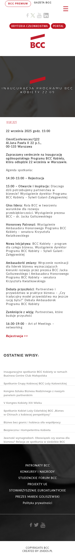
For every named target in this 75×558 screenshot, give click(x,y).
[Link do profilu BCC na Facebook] (27, 15)
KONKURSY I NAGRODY (37, 471)
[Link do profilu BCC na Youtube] (39, 15)
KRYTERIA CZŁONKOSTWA (29, 26)
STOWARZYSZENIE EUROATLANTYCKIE (37, 490)
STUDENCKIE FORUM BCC (37, 478)
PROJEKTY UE (37, 484)
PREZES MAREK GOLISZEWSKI (37, 496)
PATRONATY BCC (37, 465)
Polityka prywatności (37, 503)
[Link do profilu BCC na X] (33, 15)
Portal (58, 26)
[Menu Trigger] (65, 8)
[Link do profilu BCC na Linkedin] (46, 15)
